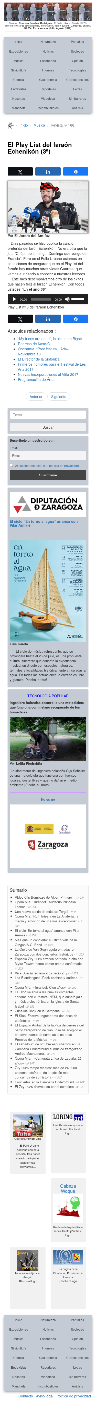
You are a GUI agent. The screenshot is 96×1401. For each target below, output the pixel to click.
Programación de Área (36, 379)
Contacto (25, 1395)
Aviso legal (45, 1395)
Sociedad (77, 51)
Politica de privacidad (74, 1395)
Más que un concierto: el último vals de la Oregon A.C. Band (46, 942)
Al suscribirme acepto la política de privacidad (47, 466)
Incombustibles (48, 108)
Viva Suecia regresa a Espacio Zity (46, 973)
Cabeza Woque (68, 1188)
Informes (48, 70)
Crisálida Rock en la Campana (42, 1010)
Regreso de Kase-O (34, 343)
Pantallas (77, 41)
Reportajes (48, 89)
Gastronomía (48, 79)
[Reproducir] (14, 299)
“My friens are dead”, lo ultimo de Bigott (50, 338)
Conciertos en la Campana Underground (49, 1082)
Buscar (48, 427)
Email (14, 448)
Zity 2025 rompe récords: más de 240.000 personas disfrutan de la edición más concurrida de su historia (46, 1072)
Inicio (18, 41)
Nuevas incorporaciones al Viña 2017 (48, 374)
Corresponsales (77, 79)
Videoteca (48, 98)
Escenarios (48, 60)
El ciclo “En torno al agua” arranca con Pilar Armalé (44, 523)
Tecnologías (77, 70)
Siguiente (58, 396)
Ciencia (18, 79)
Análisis (77, 108)
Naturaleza (48, 41)
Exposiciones (18, 51)
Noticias (48, 51)
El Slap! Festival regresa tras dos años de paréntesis (46, 1018)
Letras (77, 89)
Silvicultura (18, 70)
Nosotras (18, 98)
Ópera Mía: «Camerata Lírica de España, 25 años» (48, 1060)
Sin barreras (77, 98)
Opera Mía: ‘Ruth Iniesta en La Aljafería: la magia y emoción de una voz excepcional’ (48, 921)
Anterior (36, 396)
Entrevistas (18, 89)
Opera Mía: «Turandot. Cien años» (45, 987)
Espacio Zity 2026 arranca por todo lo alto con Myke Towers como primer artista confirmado (49, 963)
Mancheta (19, 108)
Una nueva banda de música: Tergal (45, 911)
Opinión (77, 60)
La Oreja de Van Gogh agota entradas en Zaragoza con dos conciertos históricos (49, 952)
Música (19, 60)
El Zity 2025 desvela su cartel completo (49, 1086)
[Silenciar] (67, 299)
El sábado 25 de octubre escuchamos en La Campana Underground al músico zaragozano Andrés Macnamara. (48, 1049)
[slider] (78, 298)
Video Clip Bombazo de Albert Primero (49, 897)
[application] (48, 299)
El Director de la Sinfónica (39, 359)
